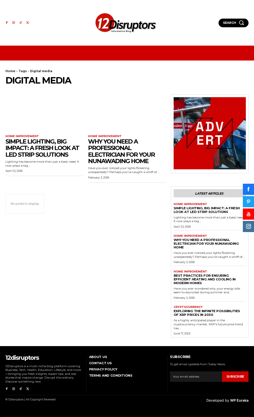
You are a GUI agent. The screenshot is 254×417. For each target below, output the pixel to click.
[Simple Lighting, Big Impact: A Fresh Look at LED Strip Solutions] (44, 113)
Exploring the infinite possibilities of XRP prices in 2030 (207, 313)
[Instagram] (13, 23)
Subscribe (235, 376)
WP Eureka (239, 400)
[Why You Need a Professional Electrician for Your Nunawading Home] (127, 113)
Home (10, 71)
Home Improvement (22, 136)
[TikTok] (20, 23)
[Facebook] (6, 23)
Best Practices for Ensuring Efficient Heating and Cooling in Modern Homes (205, 279)
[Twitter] (27, 23)
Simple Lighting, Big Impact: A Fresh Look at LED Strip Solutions (42, 148)
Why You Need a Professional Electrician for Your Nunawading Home (121, 151)
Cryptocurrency (188, 307)
